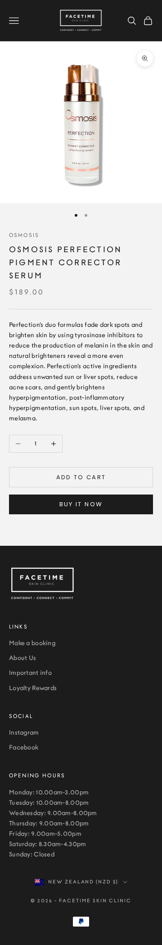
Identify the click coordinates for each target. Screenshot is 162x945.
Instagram (24, 733)
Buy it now (81, 504)
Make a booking (32, 643)
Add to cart (81, 477)
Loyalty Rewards (33, 688)
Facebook (23, 747)
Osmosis (24, 235)
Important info (30, 673)
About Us (22, 658)
